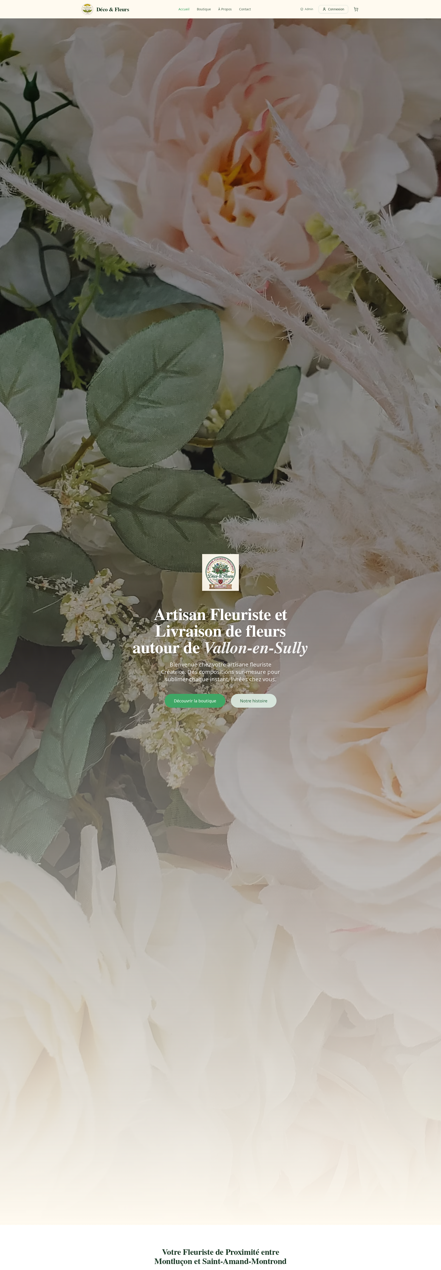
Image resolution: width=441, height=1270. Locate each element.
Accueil (183, 9)
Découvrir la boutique (195, 701)
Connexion (336, 9)
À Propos (225, 9)
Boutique (204, 9)
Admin (309, 9)
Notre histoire (253, 701)
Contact (245, 9)
